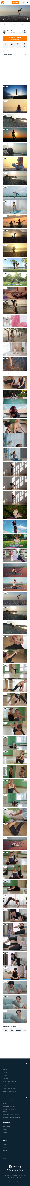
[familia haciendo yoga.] (15, 221)
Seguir (24, 32)
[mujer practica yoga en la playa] (15, 235)
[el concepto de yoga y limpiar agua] (15, 886)
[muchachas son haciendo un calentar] (15, 771)
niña (11, 1029)
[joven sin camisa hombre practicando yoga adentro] (15, 684)
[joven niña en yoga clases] (15, 872)
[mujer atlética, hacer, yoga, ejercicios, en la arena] (15, 598)
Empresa (5, 1075)
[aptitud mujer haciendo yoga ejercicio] (15, 800)
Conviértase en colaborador (10, 1136)
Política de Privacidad (19, 1181)
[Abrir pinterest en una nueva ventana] (14, 1171)
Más (4, 1160)
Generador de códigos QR (9, 1091)
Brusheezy (5, 1066)
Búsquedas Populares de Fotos (11, 1113)
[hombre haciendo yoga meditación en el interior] (15, 292)
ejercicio (18, 1029)
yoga (5, 1029)
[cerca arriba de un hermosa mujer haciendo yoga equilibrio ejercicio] (15, 828)
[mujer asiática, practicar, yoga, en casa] (15, 206)
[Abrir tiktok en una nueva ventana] (17, 1171)
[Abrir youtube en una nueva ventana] (22, 1171)
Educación (5, 1077)
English (5, 1145)
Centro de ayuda (7, 1127)
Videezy (5, 1072)
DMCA (4, 1103)
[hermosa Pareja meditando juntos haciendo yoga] (15, 382)
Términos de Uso (9, 1181)
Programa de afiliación (9, 1106)
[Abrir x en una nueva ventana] (19, 1171)
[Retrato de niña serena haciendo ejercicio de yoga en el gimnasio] (15, 785)
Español (5, 1148)
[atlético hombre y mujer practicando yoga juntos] (15, 699)
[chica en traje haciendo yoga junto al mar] (15, 149)
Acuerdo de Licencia (8, 1100)
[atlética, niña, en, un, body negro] (15, 178)
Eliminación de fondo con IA (10, 1088)
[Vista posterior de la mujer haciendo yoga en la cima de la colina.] (15, 134)
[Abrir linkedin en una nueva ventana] (11, 1171)
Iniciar (22, 2)
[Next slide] (23, 1029)
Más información (8, 54)
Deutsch (5, 1154)
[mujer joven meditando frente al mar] (15, 105)
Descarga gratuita (15, 38)
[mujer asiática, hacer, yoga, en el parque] (15, 264)
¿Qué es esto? (15, 51)
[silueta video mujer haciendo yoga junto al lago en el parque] (15, 91)
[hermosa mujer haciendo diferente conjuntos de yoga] (15, 756)
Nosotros (5, 1133)
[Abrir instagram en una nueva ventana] (9, 1171)
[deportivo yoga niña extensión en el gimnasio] (15, 742)
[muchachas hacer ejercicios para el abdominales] (15, 728)
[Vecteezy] (2, 2)
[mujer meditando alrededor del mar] (15, 163)
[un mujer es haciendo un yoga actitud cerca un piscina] (15, 396)
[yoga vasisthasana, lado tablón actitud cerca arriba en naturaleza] (15, 555)
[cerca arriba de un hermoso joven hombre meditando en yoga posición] (15, 641)
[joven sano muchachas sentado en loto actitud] (15, 857)
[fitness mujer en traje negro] (15, 120)
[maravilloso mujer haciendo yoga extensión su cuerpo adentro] (15, 655)
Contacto (5, 1130)
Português (5, 1151)
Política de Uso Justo (14, 1182)
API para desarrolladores (9, 1080)
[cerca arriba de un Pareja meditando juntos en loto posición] (15, 425)
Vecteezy (5, 1069)
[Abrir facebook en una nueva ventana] (6, 1171)
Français (5, 1157)
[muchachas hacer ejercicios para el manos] (15, 713)
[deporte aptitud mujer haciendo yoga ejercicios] (15, 670)
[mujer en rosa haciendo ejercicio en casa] (15, 320)
